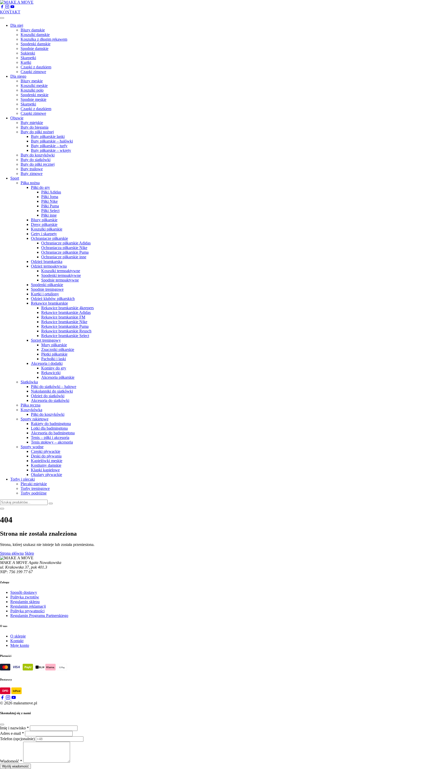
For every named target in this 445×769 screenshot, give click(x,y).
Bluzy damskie (33, 30)
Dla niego (18, 76)
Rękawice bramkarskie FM (63, 317)
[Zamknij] (2, 724)
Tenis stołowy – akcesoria (52, 442)
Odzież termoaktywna (49, 266)
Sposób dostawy (23, 592)
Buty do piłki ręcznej (38, 164)
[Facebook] (2, 7)
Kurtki (26, 62)
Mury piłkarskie (54, 345)
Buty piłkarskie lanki (48, 136)
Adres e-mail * (12, 733)
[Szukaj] (51, 503)
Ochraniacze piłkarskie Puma (65, 252)
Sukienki (28, 53)
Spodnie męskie (33, 99)
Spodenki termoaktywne (61, 275)
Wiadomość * (11, 761)
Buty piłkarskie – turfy (49, 146)
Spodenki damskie (35, 44)
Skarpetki (28, 58)
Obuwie (16, 118)
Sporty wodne (32, 447)
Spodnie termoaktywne (60, 280)
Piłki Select (50, 210)
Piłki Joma (49, 197)
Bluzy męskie (32, 81)
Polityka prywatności (27, 611)
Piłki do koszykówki (47, 414)
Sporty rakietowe (34, 419)
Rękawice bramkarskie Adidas (66, 312)
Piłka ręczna (30, 405)
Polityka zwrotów (24, 597)
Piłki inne (49, 215)
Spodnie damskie (34, 48)
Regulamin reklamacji (28, 606)
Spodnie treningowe (47, 289)
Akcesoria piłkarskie (57, 377)
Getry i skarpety (44, 234)
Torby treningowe (35, 488)
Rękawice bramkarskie (49, 303)
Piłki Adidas (51, 192)
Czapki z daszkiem (36, 67)
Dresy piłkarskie (44, 224)
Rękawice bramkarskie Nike (64, 322)
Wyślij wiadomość (15, 766)
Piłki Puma (50, 206)
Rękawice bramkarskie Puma (65, 326)
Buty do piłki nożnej (37, 132)
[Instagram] (7, 7)
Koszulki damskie (35, 34)
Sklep (29, 553)
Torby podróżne (34, 493)
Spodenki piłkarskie (47, 284)
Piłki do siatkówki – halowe (53, 386)
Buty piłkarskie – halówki (52, 141)
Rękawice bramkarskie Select (65, 335)
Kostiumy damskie (46, 465)
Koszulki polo (32, 90)
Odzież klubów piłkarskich (53, 298)
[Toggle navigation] (2, 18)
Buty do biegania (34, 127)
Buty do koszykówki (38, 155)
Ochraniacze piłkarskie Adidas (66, 243)
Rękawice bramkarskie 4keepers (67, 308)
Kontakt (16, 641)
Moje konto (19, 645)
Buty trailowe (32, 169)
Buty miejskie (32, 122)
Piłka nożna (30, 183)
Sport (14, 178)
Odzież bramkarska (46, 261)
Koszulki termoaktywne (60, 271)
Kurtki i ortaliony (45, 294)
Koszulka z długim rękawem (44, 39)
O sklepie (18, 636)
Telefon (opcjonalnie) (17, 739)
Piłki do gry (40, 187)
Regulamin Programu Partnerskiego (39, 615)
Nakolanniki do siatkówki (52, 391)
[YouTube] (12, 7)
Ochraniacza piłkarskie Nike (64, 247)
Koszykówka (31, 410)
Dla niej (16, 25)
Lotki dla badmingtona (49, 428)
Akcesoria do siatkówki (50, 400)
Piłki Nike (49, 201)
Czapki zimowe (33, 71)
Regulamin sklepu (25, 601)
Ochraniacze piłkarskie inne (63, 257)
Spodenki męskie (34, 95)
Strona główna (12, 553)
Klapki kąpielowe (45, 470)
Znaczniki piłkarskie (57, 349)
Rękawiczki (51, 372)
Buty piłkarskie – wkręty (51, 150)
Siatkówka (29, 382)
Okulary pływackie (46, 474)
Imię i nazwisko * (14, 728)
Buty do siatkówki (35, 159)
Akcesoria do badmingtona (53, 433)
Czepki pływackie (45, 451)
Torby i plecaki (22, 479)
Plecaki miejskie (34, 484)
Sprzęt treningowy (46, 340)
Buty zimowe (31, 173)
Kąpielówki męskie (46, 460)
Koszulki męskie (34, 85)
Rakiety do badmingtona (51, 423)
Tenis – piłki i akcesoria (50, 437)
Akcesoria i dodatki (47, 363)
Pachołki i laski (53, 359)
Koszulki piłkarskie (46, 229)
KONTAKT (10, 12)
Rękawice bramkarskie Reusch (66, 331)
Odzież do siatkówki (47, 396)
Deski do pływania (46, 456)
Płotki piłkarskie (54, 354)
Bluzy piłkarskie (44, 220)
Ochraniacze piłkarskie (49, 238)
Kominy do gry (53, 368)
